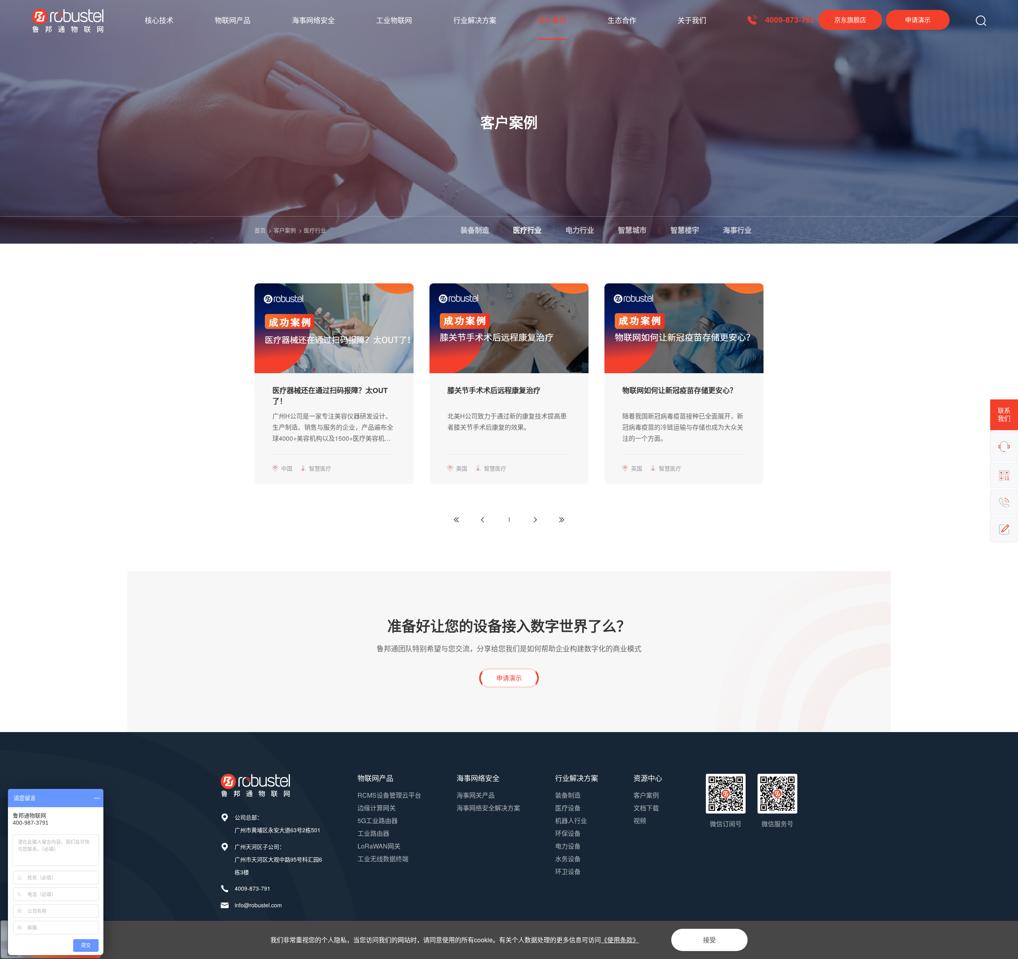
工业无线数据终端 (382, 858)
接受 (709, 939)
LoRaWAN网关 (378, 846)
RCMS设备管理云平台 (389, 795)
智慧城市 (632, 230)
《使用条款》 (620, 939)
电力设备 (568, 846)
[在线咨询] (1004, 446)
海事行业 (737, 230)
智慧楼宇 (684, 230)
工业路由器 (373, 833)
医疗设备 (568, 807)
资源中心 (647, 778)
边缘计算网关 (376, 807)
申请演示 (918, 19)
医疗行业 (315, 230)
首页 (260, 230)
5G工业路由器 (377, 820)
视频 (639, 820)
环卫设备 (568, 871)
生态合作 (622, 20)
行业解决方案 (474, 20)
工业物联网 (394, 20)
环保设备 (568, 833)
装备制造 (474, 230)
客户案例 (552, 20)
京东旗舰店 (850, 19)
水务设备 (568, 858)
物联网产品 (233, 20)
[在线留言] (1004, 529)
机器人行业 (571, 820)
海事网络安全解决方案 (488, 807)
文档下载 (646, 807)
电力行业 (579, 230)
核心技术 (159, 20)
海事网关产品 (476, 795)
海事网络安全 (313, 20)
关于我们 (692, 20)
